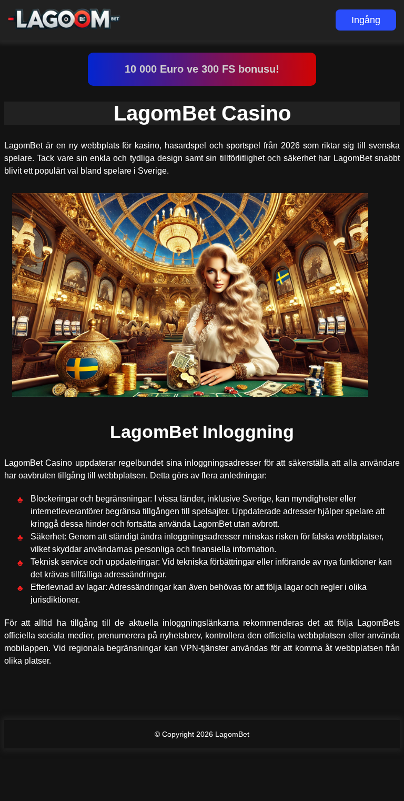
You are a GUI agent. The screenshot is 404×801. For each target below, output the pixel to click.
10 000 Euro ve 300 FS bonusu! (202, 69)
